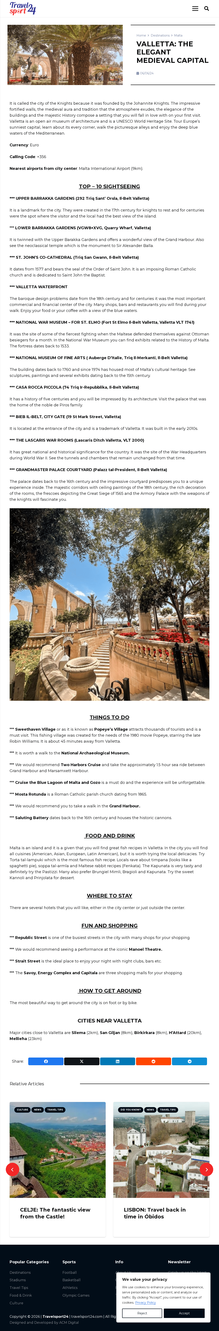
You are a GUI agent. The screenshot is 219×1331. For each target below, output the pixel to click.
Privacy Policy (145, 1303)
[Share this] (45, 1061)
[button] (206, 8)
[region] (163, 1297)
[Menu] (195, 8)
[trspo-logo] (23, 9)
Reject (142, 1313)
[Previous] (12, 1169)
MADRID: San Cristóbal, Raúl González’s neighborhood (155, 1216)
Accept (184, 1313)
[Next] (206, 1169)
